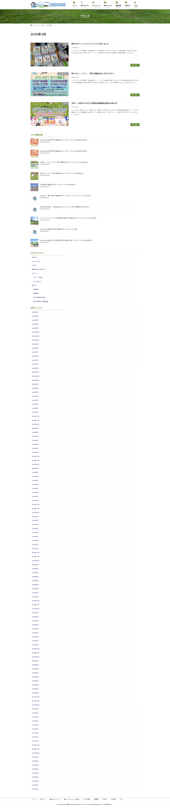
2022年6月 (35, 480)
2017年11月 (35, 701)
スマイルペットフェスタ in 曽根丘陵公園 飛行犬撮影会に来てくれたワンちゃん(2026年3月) (68, 218)
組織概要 (96, 799)
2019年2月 (35, 641)
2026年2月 (35, 328)
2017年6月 (35, 721)
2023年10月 (35, 424)
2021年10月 (35, 512)
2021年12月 (35, 504)
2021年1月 (35, 548)
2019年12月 (35, 601)
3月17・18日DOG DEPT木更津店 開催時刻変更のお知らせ (94, 103)
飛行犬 (34, 285)
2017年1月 (35, 741)
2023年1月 (35, 452)
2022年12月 (35, 456)
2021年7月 (35, 524)
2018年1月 (35, 693)
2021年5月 (35, 532)
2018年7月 (35, 669)
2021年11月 (35, 508)
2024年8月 (35, 388)
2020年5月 (35, 581)
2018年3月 (35, 685)
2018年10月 (35, 657)
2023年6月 (35, 440)
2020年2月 (35, 593)
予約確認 (113, 799)
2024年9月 (35, 384)
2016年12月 (35, 745)
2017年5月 (35, 725)
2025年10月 (35, 340)
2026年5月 (35, 316)
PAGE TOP (164, 782)
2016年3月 (35, 781)
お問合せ (104, 799)
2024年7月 (35, 392)
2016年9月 (35, 757)
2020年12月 (35, 552)
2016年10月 (35, 753)
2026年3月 (35, 324)
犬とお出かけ (37, 281)
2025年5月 (35, 360)
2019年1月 (35, 645)
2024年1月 (35, 412)
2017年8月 (35, 713)
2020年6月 (35, 577)
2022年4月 (35, 488)
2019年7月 (35, 621)
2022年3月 (35, 492)
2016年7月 (35, 765)
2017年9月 (35, 709)
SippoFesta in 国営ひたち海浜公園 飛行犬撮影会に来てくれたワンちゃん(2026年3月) (66, 240)
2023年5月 (35, 444)
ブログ (121, 799)
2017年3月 (35, 733)
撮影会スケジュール (54, 799)
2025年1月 (35, 368)
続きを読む (135, 65)
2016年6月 (35, 769)
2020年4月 (35, 585)
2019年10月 (35, 609)
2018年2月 (35, 689)
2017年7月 (35, 717)
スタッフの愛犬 (38, 277)
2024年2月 (35, 408)
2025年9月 (35, 344)
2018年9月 (35, 661)
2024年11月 (35, 376)
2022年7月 (35, 476)
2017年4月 (35, 729)
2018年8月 (35, 665)
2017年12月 (35, 697)
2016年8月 (35, 761)
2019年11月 (35, 605)
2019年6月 (35, 625)
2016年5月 (35, 773)
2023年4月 (35, 448)
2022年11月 (35, 460)
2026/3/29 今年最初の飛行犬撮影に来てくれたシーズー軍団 (58, 229)
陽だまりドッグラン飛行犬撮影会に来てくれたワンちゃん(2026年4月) (61, 173)
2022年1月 (35, 500)
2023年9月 (35, 428)
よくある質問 (86, 799)
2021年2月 (35, 544)
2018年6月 (35, 673)
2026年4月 (35, 320)
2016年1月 (35, 789)
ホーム (34, 799)
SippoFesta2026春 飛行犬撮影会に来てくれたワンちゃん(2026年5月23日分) (63, 151)
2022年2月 (35, 496)
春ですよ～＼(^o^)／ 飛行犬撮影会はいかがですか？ (93, 73)
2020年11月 (35, 556)
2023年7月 (35, 436)
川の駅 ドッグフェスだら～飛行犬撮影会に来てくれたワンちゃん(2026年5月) (64, 162)
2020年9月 (35, 564)
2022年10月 (35, 464)
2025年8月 (35, 348)
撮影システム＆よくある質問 (71, 799)
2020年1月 (35, 597)
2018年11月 (35, 653)
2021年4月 (35, 536)
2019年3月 (35, 637)
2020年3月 (35, 589)
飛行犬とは (43, 799)
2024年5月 (35, 400)
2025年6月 (35, 356)
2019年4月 (35, 633)
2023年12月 (35, 416)
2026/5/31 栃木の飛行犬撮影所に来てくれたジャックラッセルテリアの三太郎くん (66, 196)
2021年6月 (35, 528)
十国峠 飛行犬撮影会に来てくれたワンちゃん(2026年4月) (57, 184)
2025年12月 (35, 332)
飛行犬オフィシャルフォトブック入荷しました (90, 44)
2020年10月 (35, 561)
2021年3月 (35, 540)
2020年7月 (35, 572)
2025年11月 (35, 336)
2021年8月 (35, 520)
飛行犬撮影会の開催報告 (40, 301)
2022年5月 (35, 484)
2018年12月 (35, 649)
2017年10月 (35, 705)
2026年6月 (35, 312)
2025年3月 (35, 364)
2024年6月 (35, 396)
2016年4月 (35, 777)
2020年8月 (35, 569)
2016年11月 (35, 749)
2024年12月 (35, 372)
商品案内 (36, 289)
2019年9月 (35, 613)
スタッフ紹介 (36, 261)
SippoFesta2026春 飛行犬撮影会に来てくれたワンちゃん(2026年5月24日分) (63, 140)
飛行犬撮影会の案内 (39, 297)
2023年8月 (35, 432)
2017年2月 (35, 737)
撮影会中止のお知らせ (39, 269)
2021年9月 (35, 516)
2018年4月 (35, 681)
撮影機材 (36, 293)
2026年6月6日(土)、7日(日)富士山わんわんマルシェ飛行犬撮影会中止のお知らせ (65, 207)
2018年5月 (35, 677)
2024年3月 (35, 404)
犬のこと (34, 273)
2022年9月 (35, 468)
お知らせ (34, 257)
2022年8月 (35, 472)
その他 (34, 265)
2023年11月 (35, 420)
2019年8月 (35, 617)
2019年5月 (35, 629)
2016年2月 (35, 785)
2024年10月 (35, 380)
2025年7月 (35, 352)
